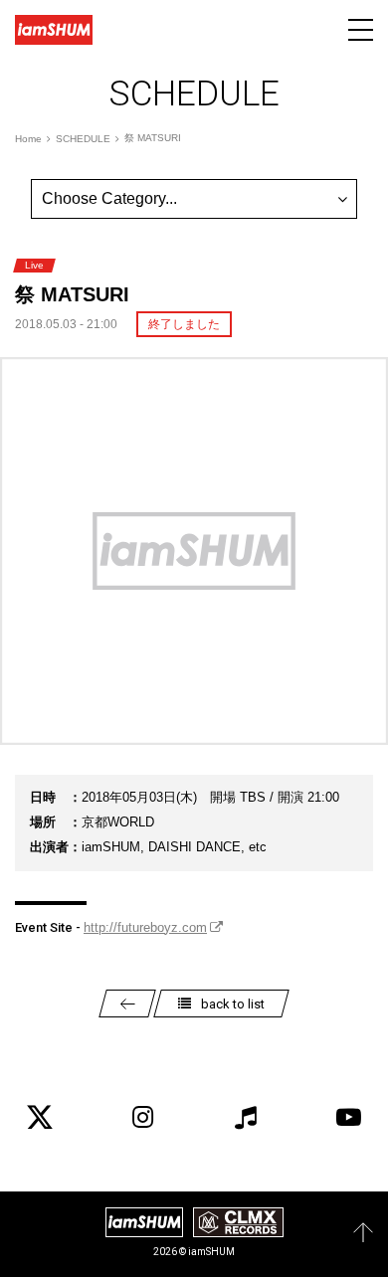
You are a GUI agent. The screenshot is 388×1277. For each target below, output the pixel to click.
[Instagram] (142, 1117)
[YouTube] (348, 1117)
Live (34, 265)
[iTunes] (246, 1117)
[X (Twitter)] (40, 1117)
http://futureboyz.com (145, 927)
